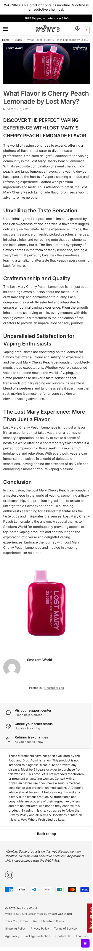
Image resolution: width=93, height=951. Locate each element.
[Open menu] (4, 29)
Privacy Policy (40, 928)
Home (6, 39)
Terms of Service (65, 928)
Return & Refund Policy (48, 921)
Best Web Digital (61, 913)
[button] (86, 30)
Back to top (46, 834)
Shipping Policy (15, 928)
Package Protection (37, 936)
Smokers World (39, 660)
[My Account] (77, 29)
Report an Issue (90, 918)
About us (81, 936)
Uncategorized (54, 687)
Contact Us (62, 936)
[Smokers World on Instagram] (9, 875)
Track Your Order (16, 921)
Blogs (18, 39)
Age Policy (12, 936)
